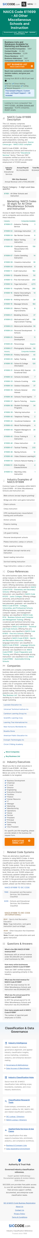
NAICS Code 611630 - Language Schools (19, 645)
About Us (19, 1207)
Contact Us (19, 1210)
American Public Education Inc (16, 735)
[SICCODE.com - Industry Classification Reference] (19, 1225)
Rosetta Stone (9, 731)
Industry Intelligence (17, 1043)
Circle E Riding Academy (13, 744)
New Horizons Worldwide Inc (15, 727)
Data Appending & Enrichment (18, 1149)
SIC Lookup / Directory (15, 1117)
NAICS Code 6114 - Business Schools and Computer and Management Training (18, 617)
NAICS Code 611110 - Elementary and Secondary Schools (19, 589)
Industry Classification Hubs (21, 1077)
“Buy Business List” (10, 695)
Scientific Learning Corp (13, 718)
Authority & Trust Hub (19, 1164)
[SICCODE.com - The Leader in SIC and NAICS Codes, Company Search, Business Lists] (11, 4)
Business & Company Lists (16, 1145)
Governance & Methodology (17, 1065)
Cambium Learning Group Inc (15, 714)
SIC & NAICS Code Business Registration (19, 1203)
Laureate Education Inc (13, 705)
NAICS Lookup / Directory (16, 1120)
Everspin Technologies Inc (14, 740)
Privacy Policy (19, 1214)
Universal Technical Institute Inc (16, 709)
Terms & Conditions (19, 1217)
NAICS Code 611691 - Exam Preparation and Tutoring (17, 652)
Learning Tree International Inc (15, 722)
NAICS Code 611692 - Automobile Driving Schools (18, 659)
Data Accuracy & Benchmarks (18, 1068)
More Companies (12, 752)
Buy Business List (13, 756)
